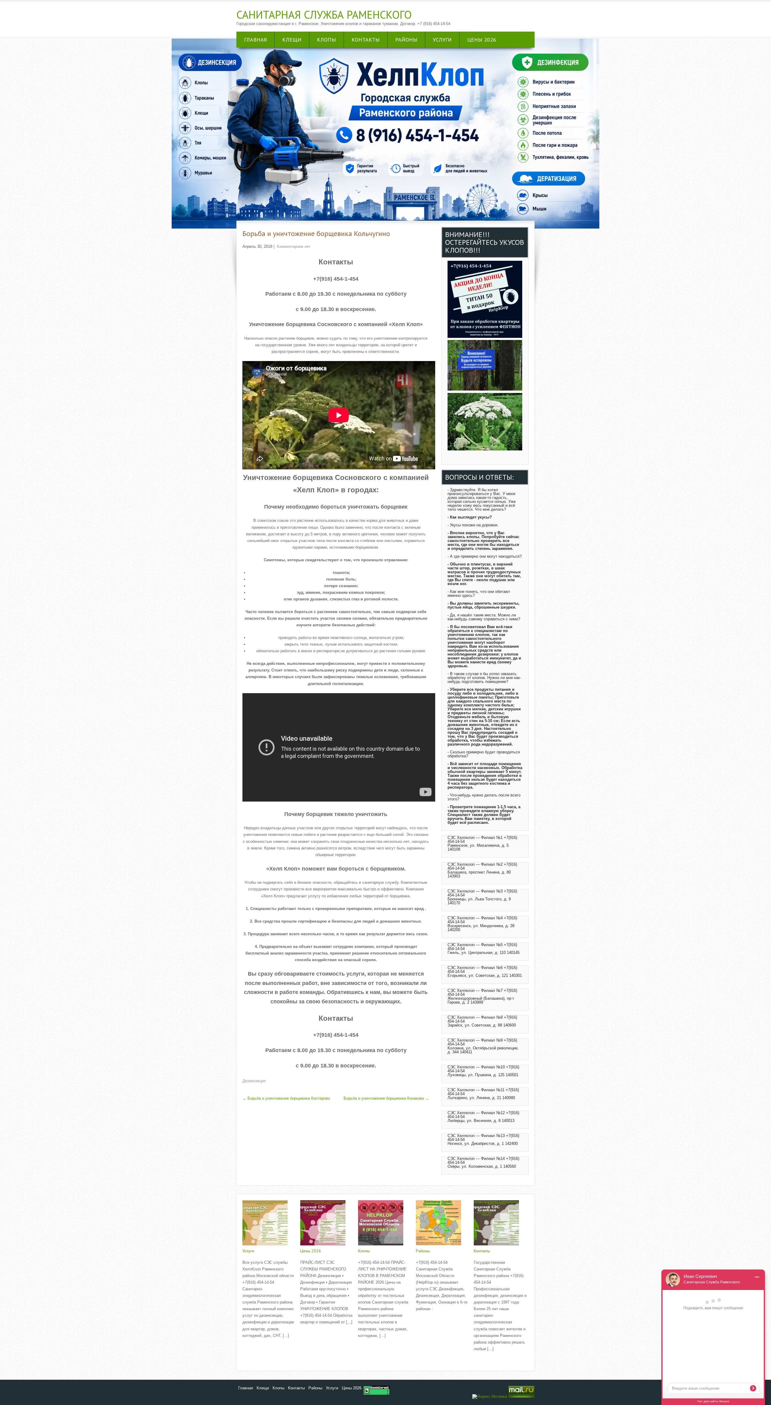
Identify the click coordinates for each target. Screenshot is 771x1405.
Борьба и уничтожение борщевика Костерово (286, 1098)
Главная (255, 39)
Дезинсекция (254, 1081)
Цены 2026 (481, 39)
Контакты (365, 39)
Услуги (442, 39)
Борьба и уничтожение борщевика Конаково (386, 1098)
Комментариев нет (294, 246)
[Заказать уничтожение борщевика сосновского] (485, 449)
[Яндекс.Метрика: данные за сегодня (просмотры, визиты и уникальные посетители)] (489, 1396)
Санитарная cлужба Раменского (324, 15)
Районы (406, 39)
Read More (252, 1348)
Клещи (291, 39)
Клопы (326, 39)
